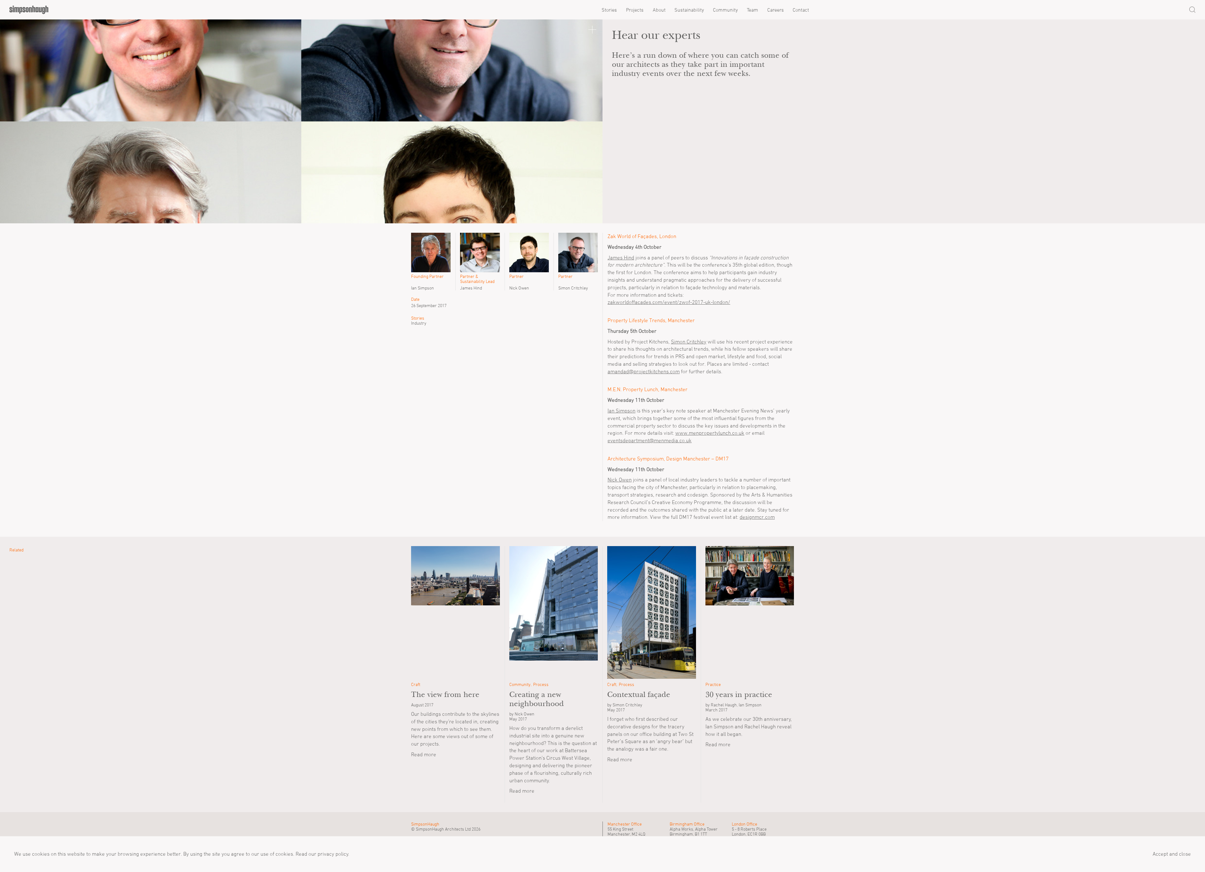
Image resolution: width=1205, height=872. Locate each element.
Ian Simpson (621, 410)
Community (725, 10)
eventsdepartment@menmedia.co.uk (650, 440)
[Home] (28, 9)
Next (586, 121)
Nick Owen (620, 479)
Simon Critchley (688, 341)
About (659, 10)
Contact (801, 10)
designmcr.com (757, 517)
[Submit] (1192, 10)
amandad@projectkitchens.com (644, 371)
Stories (609, 10)
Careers (775, 10)
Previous (15, 121)
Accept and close (1172, 854)
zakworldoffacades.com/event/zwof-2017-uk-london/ (669, 302)
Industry (418, 323)
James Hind (621, 257)
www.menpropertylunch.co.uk (709, 433)
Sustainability (689, 10)
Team (752, 10)
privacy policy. (332, 854)
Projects (635, 10)
